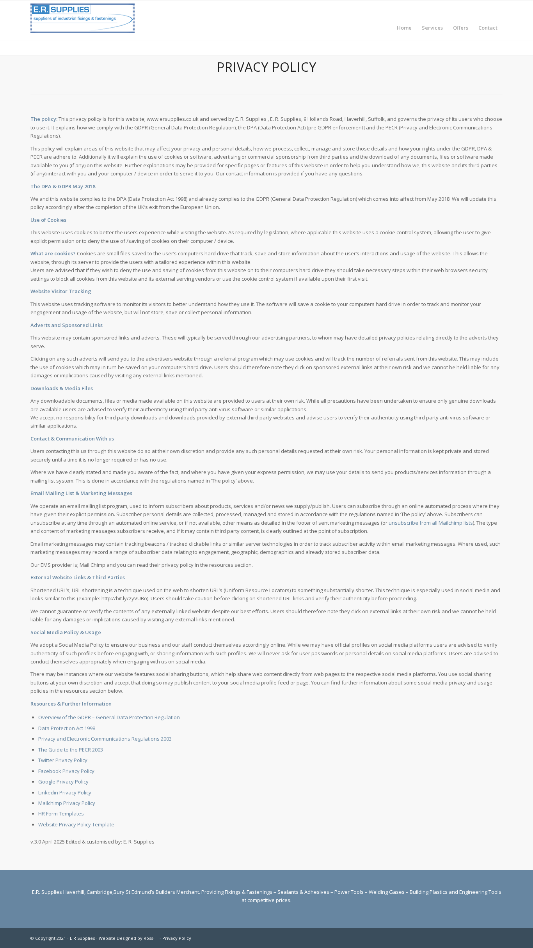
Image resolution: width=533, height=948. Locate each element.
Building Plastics (429, 891)
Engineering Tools (480, 891)
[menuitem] (404, 27)
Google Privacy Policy (63, 781)
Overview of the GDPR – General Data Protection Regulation (109, 717)
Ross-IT (151, 938)
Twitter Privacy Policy (62, 760)
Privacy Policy (176, 938)
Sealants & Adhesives (303, 891)
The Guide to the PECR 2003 (70, 749)
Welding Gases (387, 891)
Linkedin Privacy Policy (64, 792)
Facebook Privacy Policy (66, 771)
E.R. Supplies (47, 891)
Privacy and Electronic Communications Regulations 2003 (105, 738)
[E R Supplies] (82, 27)
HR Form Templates (61, 813)
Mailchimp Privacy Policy (66, 803)
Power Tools (349, 891)
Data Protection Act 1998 (66, 728)
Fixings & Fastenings (248, 891)
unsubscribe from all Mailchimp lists (431, 522)
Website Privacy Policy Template (76, 824)
